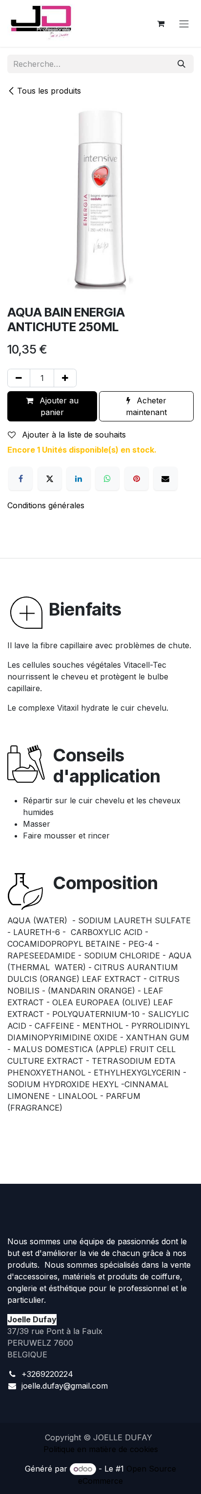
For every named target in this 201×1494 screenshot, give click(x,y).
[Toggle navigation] (184, 23)
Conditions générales (45, 505)
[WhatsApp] (107, 478)
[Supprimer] (18, 378)
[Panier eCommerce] (160, 23)
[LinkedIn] (78, 478)
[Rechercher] (181, 64)
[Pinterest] (136, 478)
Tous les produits (49, 91)
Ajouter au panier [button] (58, 406)
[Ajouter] (65, 378)
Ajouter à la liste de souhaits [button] (73, 434)
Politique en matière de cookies (100, 1449)
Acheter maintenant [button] (146, 406)
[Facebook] (20, 478)
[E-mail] (165, 478)
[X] (49, 478)
